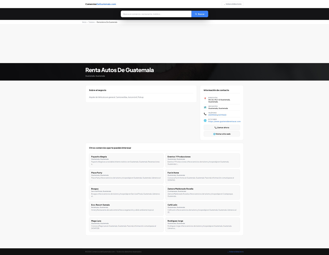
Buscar (201, 14)
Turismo (92, 22)
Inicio (84, 22)
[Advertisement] (164, 44)
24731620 (222, 115)
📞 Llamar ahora (221, 127)
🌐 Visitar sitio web (222, 134)
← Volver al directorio (232, 4)
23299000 (212, 115)
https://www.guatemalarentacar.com (224, 121)
